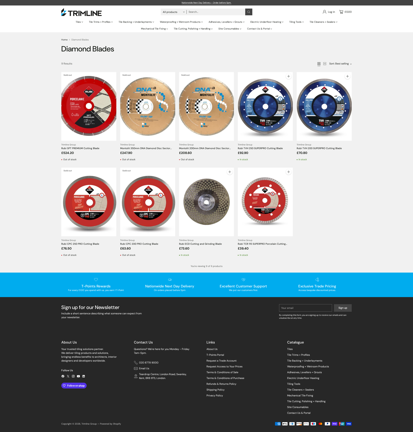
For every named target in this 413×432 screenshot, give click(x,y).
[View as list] (325, 64)
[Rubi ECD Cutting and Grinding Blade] (206, 202)
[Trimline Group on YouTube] (78, 376)
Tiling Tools (293, 384)
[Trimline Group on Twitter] (68, 376)
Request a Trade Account (221, 360)
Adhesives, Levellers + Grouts (304, 372)
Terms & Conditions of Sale (222, 372)
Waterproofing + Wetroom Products (308, 366)
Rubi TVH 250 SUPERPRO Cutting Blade (260, 148)
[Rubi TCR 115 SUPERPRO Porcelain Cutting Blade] (265, 202)
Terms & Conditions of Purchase (225, 378)
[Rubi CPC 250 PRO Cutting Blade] (88, 202)
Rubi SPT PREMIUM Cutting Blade (80, 148)
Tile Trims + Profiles (298, 355)
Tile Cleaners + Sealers (300, 389)
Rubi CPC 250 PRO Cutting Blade (80, 243)
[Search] (248, 12)
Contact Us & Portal (299, 413)
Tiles (290, 349)
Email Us (144, 368)
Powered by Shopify (110, 423)
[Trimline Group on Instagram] (73, 376)
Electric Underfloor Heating (303, 378)
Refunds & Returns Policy (221, 384)
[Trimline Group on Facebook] (63, 376)
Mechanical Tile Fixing (300, 395)
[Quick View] (112, 76)
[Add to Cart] (289, 76)
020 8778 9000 (148, 362)
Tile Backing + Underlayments (304, 360)
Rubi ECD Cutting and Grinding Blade (200, 243)
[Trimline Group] (81, 12)
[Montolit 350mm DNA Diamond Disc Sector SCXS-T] (147, 106)
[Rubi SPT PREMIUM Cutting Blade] (88, 106)
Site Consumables (297, 407)
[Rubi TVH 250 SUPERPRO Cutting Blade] (265, 106)
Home (64, 39)
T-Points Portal (215, 355)
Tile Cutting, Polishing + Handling (306, 401)
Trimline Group (89, 423)
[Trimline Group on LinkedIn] (84, 376)
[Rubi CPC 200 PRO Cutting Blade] (147, 202)
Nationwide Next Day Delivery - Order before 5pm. (206, 2)
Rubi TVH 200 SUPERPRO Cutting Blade (319, 148)
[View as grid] (319, 64)
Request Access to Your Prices (224, 366)
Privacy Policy (214, 395)
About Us (211, 349)
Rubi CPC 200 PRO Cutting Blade (139, 243)
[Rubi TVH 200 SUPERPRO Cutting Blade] (324, 106)
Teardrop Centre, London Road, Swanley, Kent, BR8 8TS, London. (162, 376)
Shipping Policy (215, 389)
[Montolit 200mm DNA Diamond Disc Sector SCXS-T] (206, 106)
